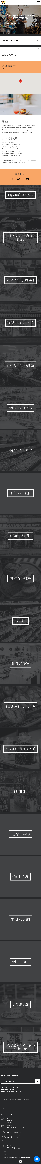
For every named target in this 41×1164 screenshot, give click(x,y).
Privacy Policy (7, 1090)
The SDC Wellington (10, 1088)
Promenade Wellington (3, 2)
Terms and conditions (11, 1092)
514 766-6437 (14, 1153)
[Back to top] (20, 1161)
